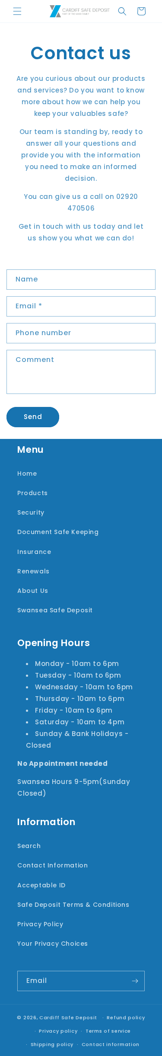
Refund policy (126, 1017)
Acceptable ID (41, 885)
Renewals (33, 571)
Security (30, 512)
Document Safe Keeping (58, 532)
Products (32, 493)
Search (29, 846)
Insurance (34, 551)
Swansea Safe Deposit (55, 610)
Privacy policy (58, 1030)
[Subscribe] (134, 981)
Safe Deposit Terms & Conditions (73, 904)
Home (27, 473)
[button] (17, 11)
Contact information (111, 1044)
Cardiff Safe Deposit (68, 1017)
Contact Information (52, 865)
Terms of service (108, 1030)
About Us (32, 590)
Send (33, 416)
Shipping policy (52, 1044)
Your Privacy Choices (52, 943)
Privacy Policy (40, 924)
